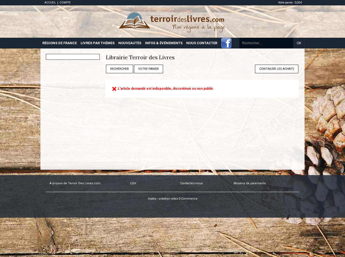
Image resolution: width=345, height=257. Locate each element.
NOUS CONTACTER (201, 43)
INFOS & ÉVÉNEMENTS (163, 43)
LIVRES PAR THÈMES (98, 43)
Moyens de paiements (250, 183)
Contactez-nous (191, 183)
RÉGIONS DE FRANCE (59, 43)
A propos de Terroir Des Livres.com (75, 183)
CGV (133, 183)
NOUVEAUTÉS (129, 43)
